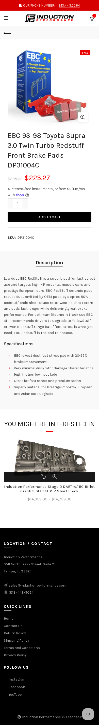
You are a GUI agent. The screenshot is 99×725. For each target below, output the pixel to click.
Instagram (17, 679)
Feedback (74, 717)
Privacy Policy (15, 655)
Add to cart (49, 217)
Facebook (17, 687)
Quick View (55, 477)
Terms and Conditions (22, 648)
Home (8, 618)
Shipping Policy (16, 640)
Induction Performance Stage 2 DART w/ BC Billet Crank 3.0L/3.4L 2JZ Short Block (49, 488)
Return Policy (15, 633)
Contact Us (13, 626)
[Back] (7, 33)
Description (49, 262)
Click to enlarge (83, 117)
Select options (44, 477)
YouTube (15, 694)
